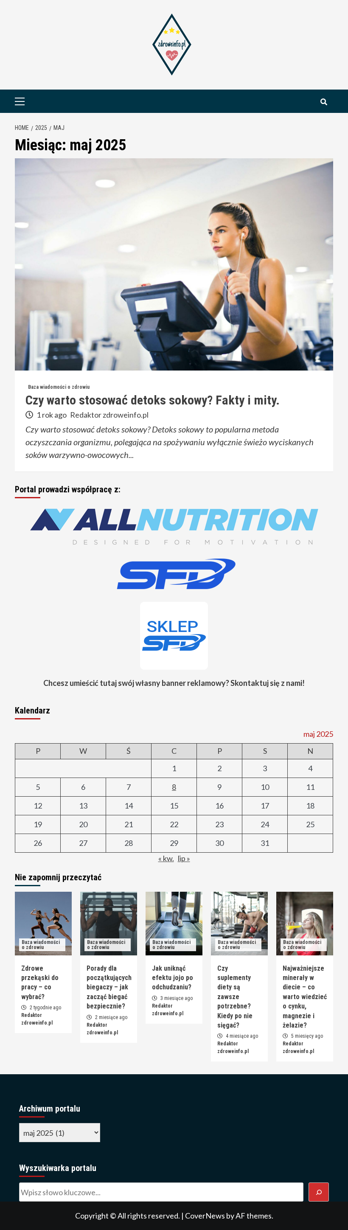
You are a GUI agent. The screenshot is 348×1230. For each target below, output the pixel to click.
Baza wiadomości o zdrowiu (59, 387)
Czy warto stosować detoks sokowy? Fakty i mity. (152, 400)
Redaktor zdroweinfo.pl (109, 414)
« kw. (166, 858)
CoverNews (205, 1215)
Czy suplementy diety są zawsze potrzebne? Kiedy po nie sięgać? (235, 996)
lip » (184, 858)
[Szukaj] (319, 1192)
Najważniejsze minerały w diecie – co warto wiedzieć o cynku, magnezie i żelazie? (305, 996)
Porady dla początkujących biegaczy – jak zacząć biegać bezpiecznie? (109, 987)
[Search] (323, 102)
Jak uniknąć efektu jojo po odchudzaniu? (172, 977)
